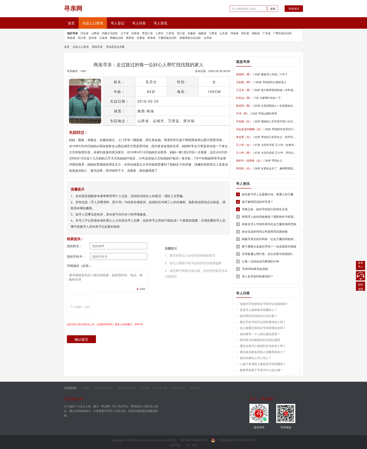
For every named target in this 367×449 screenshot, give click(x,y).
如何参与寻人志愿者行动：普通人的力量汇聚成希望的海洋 (276, 194)
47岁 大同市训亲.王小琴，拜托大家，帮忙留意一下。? (277, 152)
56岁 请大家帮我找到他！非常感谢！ (267, 90)
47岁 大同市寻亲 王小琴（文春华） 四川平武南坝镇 (276, 145)
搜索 (272, 9)
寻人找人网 (160, 388)
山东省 (224, 33)
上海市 (159, 33)
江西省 (213, 33)
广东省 (266, 33)
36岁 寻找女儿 (259, 160)
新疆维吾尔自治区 (190, 38)
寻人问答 (139, 22)
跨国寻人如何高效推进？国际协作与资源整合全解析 (272, 216)
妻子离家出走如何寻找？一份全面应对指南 (266, 246)
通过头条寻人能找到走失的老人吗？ (263, 346)
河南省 (234, 33)
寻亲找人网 (178, 388)
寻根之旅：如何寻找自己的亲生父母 (262, 209)
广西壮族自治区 (282, 33)
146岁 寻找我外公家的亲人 (261, 82)
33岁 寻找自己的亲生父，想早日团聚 (267, 137)
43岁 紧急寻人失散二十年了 (262, 74)
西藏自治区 (116, 38)
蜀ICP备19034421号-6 (194, 440)
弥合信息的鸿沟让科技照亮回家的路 (262, 231)
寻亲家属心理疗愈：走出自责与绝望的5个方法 (269, 254)
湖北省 (245, 33)
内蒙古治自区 (110, 33)
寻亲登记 (293, 9)
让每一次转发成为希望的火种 (258, 261)
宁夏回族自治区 (167, 38)
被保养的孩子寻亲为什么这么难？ (261, 370)
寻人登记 (117, 22)
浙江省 (181, 33)
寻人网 (145, 388)
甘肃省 (141, 38)
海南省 (71, 38)
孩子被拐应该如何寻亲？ (255, 202)
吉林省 (135, 33)
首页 (73, 22)
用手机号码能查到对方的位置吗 (260, 340)
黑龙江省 (147, 33)
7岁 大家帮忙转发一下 (258, 98)
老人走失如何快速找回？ (255, 276)
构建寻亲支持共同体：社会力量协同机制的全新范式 (272, 239)
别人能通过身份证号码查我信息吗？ (263, 328)
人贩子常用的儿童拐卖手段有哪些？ (263, 364)
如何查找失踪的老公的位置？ (258, 316)
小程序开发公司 (103, 388)
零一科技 (192, 445)
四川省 (82, 38)
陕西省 (130, 38)
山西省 (95, 33)
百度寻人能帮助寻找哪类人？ (258, 310)
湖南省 (256, 33)
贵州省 (93, 38)
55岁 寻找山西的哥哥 (256, 113)
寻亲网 (86, 388)
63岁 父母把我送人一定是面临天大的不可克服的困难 (276, 105)
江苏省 (170, 33)
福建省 (202, 33)
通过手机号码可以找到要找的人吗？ (263, 322)
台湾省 (208, 38)
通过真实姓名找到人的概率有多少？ (263, 352)
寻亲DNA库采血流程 (252, 269)
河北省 (84, 33)
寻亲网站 (194, 388)
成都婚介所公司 (127, 388)
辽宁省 (125, 33)
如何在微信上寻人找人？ (255, 358)
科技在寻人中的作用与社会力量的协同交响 (266, 224)
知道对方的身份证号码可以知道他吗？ (264, 304)
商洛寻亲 (97, 47)
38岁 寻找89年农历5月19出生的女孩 (272, 129)
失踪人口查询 (92, 22)
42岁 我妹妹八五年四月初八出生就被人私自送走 (274, 121)
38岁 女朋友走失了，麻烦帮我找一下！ (268, 168)
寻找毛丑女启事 (115, 47)
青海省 (151, 38)
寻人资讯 (160, 22)
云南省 (103, 38)
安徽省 (192, 33)
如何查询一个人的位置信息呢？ (260, 334)
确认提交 (81, 339)
